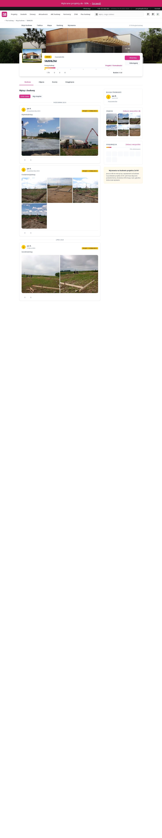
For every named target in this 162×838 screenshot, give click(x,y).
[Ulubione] (148, 14)
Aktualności (43, 14)
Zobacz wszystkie (133, 144)
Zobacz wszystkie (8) (131, 111)
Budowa (28, 82)
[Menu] (158, 14)
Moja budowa (20, 21)
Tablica (40, 25)
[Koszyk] (153, 14)
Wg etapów (37, 96)
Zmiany (33, 14)
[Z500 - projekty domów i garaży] (4, 14)
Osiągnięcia (69, 82)
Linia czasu (25, 96)
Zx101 (48, 57)
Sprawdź (96, 3)
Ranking (60, 25)
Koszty (54, 82)
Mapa (49, 25)
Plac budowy (85, 14)
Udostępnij (133, 63)
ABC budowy (55, 14)
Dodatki (23, 14)
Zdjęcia (41, 82)
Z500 (76, 14)
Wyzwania (72, 25)
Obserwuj (133, 58)
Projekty (14, 14)
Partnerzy (67, 14)
